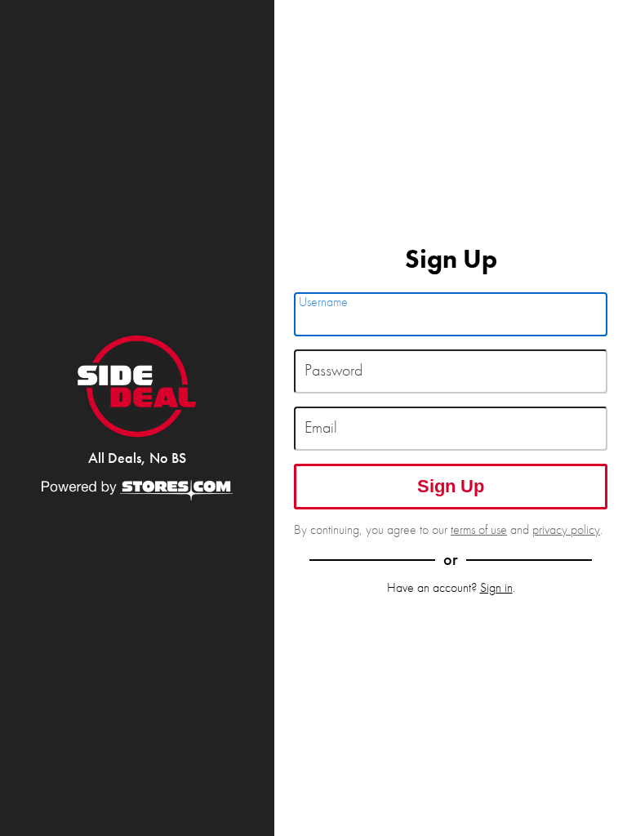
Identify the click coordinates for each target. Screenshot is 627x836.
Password (333, 370)
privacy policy (566, 529)
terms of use (479, 529)
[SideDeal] (137, 385)
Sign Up (450, 486)
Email (321, 427)
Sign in (496, 587)
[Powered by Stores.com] (137, 491)
